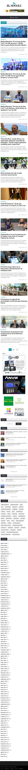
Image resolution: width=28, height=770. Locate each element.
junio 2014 (3, 756)
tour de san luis (4, 530)
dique (9, 513)
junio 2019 (3, 685)
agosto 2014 (4, 752)
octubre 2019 (4, 677)
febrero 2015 (4, 739)
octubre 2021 (4, 631)
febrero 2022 (4, 622)
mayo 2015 (3, 733)
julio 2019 (3, 683)
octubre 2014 (4, 748)
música (9, 523)
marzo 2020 (4, 666)
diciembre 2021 (4, 627)
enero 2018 (3, 710)
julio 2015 (3, 729)
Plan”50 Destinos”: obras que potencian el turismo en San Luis (13, 204)
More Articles (14, 471)
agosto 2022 (4, 610)
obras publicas (16, 523)
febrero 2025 (4, 568)
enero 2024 (3, 593)
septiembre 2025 (5, 553)
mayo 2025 (3, 562)
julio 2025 (3, 558)
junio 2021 (3, 637)
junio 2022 (3, 614)
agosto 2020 (4, 656)
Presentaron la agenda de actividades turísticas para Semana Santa (14, 301)
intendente (16, 518)
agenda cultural (5, 504)
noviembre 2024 (5, 572)
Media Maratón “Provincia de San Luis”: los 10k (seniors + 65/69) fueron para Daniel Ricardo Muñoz (14, 43)
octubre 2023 (4, 599)
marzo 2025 (4, 566)
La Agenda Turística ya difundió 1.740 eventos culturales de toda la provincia (15, 491)
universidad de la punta (12, 532)
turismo (3, 532)
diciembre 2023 (4, 595)
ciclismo (3, 511)
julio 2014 (3, 754)
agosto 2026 (4, 543)
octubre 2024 (4, 574)
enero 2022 (3, 624)
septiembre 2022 (5, 608)
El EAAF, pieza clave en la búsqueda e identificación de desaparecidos (11, 268)
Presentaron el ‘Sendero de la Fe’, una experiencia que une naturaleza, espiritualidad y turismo (16, 485)
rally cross (3, 527)
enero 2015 (3, 741)
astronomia (7, 507)
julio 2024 (3, 581)
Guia (16, 768)
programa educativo (17, 525)
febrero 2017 (4, 725)
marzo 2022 (4, 620)
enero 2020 (3, 670)
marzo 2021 (4, 643)
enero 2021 (3, 647)
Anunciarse (6, 768)
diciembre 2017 (4, 712)
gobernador (9, 518)
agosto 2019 (4, 681)
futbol (2, 518)
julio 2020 (3, 658)
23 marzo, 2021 (23, 344)
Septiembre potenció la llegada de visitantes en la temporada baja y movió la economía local (15, 454)
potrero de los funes (6, 525)
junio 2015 (3, 731)
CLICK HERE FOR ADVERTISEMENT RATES (14, 12)
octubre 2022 (4, 606)
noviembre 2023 (5, 597)
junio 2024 (3, 583)
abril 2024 (3, 587)
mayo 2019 (3, 687)
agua (21, 504)
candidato (15, 509)
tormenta (23, 527)
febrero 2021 (4, 645)
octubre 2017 (4, 716)
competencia (19, 511)
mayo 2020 (3, 662)
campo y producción (6, 509)
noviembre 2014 (5, 746)
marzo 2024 (4, 589)
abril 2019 (3, 689)
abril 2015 (3, 735)
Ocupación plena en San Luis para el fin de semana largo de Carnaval (16, 479)
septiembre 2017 (5, 718)
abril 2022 (3, 618)
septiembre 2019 (5, 679)
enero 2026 (3, 549)
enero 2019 (3, 695)
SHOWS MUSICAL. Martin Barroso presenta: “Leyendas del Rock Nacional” (16, 432)
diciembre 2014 (4, 744)
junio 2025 (3, 560)
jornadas (23, 518)
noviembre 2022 (5, 604)
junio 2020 (3, 660)
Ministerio (3, 523)
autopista (14, 507)
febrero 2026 (4, 547)
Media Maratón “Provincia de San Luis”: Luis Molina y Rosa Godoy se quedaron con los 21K (13, 108)
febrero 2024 (4, 591)
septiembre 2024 (5, 577)
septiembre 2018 (5, 704)
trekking (19, 530)
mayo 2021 (3, 639)
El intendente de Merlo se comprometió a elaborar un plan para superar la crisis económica (16, 444)
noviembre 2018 (5, 700)
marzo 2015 (4, 737)
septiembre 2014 (5, 750)
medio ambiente (20, 520)
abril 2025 (3, 564)
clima (13, 511)
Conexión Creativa (13, 766)
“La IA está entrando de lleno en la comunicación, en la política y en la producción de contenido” (16, 460)
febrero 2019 (4, 693)
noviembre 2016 (5, 727)
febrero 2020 (4, 668)
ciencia (8, 511)
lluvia (13, 520)
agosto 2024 (4, 579)
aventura (21, 507)
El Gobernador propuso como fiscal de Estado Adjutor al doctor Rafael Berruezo (16, 466)
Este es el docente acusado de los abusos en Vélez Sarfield (16, 438)
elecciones (21, 513)
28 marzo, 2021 (23, 54)
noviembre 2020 (5, 650)
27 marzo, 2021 (23, 184)
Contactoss (21, 768)
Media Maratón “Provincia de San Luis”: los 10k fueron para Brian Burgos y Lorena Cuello (13, 75)
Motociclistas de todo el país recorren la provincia (11, 174)
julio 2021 (3, 635)
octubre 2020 (4, 652)
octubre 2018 (4, 702)
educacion (14, 513)
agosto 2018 (4, 706)
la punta (3, 520)
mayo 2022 (3, 616)
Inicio (2, 768)
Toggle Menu (14, 17)
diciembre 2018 (4, 698)
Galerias (12, 768)
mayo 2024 (3, 585)
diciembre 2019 (4, 673)
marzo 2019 (4, 691)
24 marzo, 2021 (23, 279)
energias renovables (6, 516)
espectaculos (22, 516)
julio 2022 (3, 612)
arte (2, 507)
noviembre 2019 (5, 675)
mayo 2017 (3, 723)
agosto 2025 (4, 556)
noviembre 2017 (5, 714)
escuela (15, 516)
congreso (3, 513)
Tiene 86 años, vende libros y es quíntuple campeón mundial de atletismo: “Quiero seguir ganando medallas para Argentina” (13, 141)
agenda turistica (14, 504)
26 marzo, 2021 (23, 247)
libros (8, 520)
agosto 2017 (4, 721)
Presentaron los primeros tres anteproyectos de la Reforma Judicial (12, 333)
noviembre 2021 (5, 629)
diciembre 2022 (4, 602)
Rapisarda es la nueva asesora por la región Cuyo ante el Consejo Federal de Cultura (13, 236)
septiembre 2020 (5, 654)
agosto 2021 (4, 633)
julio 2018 (3, 708)
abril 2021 (3, 641)
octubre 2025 (4, 551)
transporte (12, 530)
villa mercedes (16, 534)
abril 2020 (3, 664)
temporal (17, 527)
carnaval (21, 509)
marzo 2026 (4, 545)
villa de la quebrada (6, 534)
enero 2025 (3, 570)
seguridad (10, 527)
